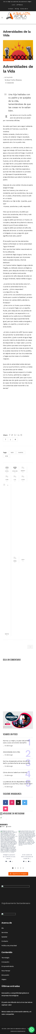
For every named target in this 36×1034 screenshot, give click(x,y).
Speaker (4, 937)
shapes (20, 452)
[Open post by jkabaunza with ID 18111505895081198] (27, 841)
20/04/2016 (8, 77)
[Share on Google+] (15, 435)
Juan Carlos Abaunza (14, 80)
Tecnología (5, 958)
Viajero (4, 979)
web (6, 456)
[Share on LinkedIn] (18, 435)
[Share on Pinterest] (21, 435)
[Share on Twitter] (12, 435)
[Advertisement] (18, 410)
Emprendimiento (8, 966)
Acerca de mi (24, 8)
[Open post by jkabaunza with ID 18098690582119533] (9, 841)
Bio (3, 928)
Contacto (10, 8)
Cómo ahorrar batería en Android (15, 772)
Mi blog (17, 8)
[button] (13, 868)
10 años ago (8, 746)
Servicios (5, 932)
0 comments (9, 83)
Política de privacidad (9, 945)
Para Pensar (6, 971)
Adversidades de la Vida (11, 752)
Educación (5, 975)
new (12, 452)
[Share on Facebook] (9, 435)
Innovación (5, 962)
